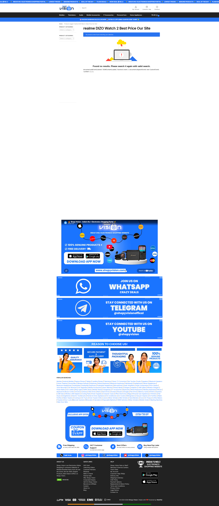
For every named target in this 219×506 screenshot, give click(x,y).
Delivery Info (114, 476)
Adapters (134, 387)
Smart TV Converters (119, 381)
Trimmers (154, 394)
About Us (86, 488)
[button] (156, 15)
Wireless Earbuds (83, 383)
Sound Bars (72, 383)
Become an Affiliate (89, 484)
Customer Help (147, 9)
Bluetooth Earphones (117, 383)
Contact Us (114, 492)
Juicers (105, 398)
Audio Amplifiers (129, 385)
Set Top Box (132, 381)
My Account (135, 9)
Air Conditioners (111, 396)
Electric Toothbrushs (79, 396)
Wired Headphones (149, 383)
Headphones (138, 383)
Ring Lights (78, 389)
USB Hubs (60, 394)
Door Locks (68, 400)
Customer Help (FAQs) (117, 473)
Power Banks (61, 389)
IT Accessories (116, 389)
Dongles (126, 392)
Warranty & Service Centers (119, 467)
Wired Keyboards (136, 389)
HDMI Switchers (122, 400)
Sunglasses (107, 389)
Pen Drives (133, 392)
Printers (151, 392)
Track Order (114, 469)
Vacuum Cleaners (142, 396)
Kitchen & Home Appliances (96, 396)
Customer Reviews (89, 469)
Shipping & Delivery (116, 478)
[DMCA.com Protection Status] (69, 479)
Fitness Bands (118, 387)
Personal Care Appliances (141, 394)
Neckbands (129, 383)
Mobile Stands (97, 389)
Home (60, 24)
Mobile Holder (144, 400)
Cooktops (77, 398)
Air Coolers (121, 396)
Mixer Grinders (113, 398)
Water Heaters (68, 398)
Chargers (127, 387)
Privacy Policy (115, 488)
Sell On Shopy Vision (90, 482)
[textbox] (66, 30)
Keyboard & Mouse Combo (65, 392)
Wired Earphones (103, 383)
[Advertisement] (67, 73)
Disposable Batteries (109, 400)
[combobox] (66, 29)
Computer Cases (108, 394)
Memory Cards (143, 392)
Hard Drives (106, 392)
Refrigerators (131, 396)
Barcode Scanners (79, 400)
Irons (141, 398)
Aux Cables (70, 389)
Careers (86, 486)
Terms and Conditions (117, 486)
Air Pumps (148, 398)
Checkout (157, 9)
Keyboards (126, 389)
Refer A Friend (88, 473)
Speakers (145, 381)
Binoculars (89, 400)
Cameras (84, 392)
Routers (119, 392)
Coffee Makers (157, 398)
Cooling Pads (86, 394)
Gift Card (86, 465)
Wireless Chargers (153, 387)
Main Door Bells (62, 402)
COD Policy (114, 480)
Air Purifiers (153, 396)
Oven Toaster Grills (95, 398)
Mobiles (59, 381)
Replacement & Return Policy (119, 484)
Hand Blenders (134, 398)
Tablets (88, 381)
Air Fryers (85, 398)
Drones (77, 392)
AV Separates (82, 387)
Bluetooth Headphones (64, 385)
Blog (84, 490)
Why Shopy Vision (89, 478)
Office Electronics (121, 394)
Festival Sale (87, 476)
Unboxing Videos (89, 467)
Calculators (97, 400)
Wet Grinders (124, 398)
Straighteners (66, 396)
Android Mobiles (68, 381)
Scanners (159, 392)
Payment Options (116, 482)
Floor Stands (154, 385)
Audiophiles (76, 385)
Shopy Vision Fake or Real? (119, 465)
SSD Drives (92, 392)
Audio (139, 381)
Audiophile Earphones (89, 385)
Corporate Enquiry (89, 480)
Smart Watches (107, 387)
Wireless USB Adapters (72, 394)
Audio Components (142, 385)
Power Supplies (97, 394)
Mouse (159, 389)
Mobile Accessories (94, 387)
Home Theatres (62, 383)
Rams (99, 392)
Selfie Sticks (88, 389)
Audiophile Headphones (105, 385)
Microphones (118, 385)
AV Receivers (73, 387)
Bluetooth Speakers (155, 381)
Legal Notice (114, 490)
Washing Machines (156, 400)
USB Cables (142, 387)
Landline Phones (97, 381)
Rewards (86, 471)
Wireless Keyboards (149, 389)
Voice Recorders (62, 387)
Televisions (107, 381)
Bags (129, 394)
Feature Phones (80, 381)
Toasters (60, 400)
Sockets (113, 392)
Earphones (93, 383)
